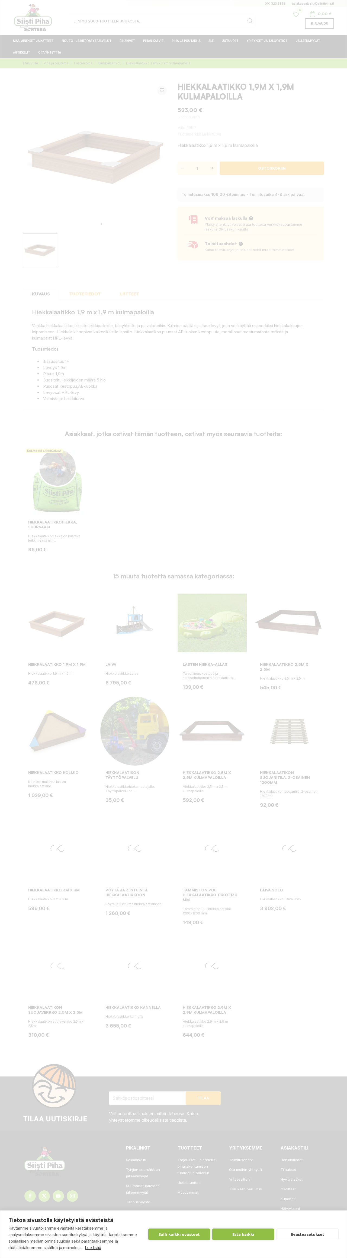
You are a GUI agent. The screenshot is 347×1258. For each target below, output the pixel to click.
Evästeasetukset (307, 1234)
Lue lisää (93, 1247)
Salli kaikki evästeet (179, 1234)
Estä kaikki (243, 1234)
